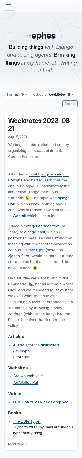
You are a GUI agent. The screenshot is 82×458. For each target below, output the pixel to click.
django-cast (34, 232)
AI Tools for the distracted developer (36, 348)
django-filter (18, 256)
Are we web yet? (28, 376)
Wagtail (19, 216)
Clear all (70, 103)
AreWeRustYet (25, 383)
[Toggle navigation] (9, 6)
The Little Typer (27, 421)
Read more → (18, 444)
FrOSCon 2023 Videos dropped (41, 402)
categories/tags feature (44, 226)
